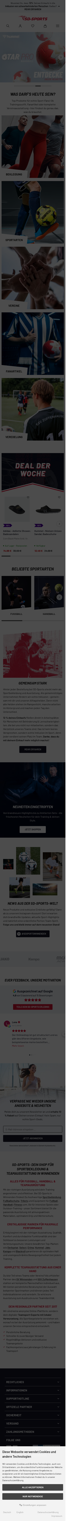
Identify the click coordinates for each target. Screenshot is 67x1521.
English (20, 1512)
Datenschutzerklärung (48, 1512)
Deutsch (7, 1512)
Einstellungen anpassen (34, 1505)
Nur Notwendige (33, 1496)
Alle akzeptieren (32, 1487)
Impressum (56, 1516)
